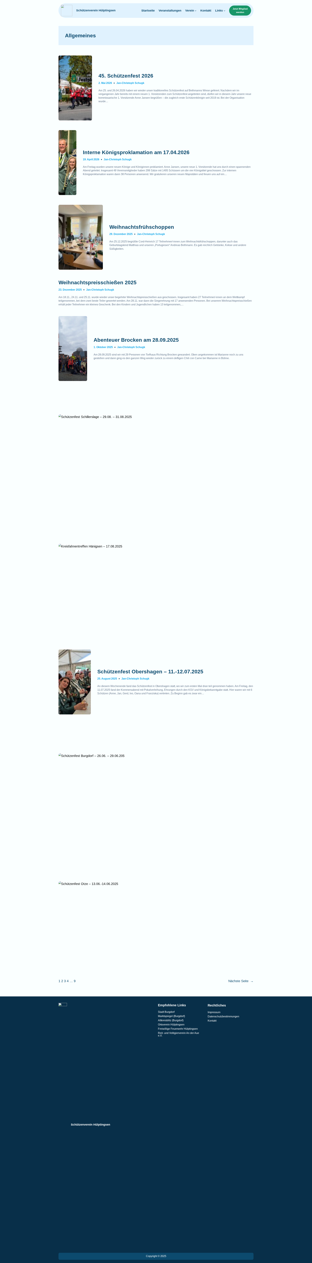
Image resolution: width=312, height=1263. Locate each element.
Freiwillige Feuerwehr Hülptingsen (178, 1028)
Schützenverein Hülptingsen (96, 10)
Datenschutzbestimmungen (223, 1016)
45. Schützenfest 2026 (125, 76)
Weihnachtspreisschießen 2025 (97, 282)
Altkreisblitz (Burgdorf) (170, 1020)
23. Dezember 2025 (70, 289)
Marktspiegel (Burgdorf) (171, 1016)
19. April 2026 (91, 159)
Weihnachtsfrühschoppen (141, 227)
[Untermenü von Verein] (195, 11)
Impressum (214, 1012)
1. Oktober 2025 (103, 347)
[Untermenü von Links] (224, 11)
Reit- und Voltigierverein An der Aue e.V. (178, 1034)
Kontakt (212, 1020)
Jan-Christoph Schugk (130, 83)
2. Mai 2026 (105, 83)
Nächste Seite (241, 981)
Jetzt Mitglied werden (240, 10)
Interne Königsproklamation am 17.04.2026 (136, 152)
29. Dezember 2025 (121, 234)
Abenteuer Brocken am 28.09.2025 (136, 340)
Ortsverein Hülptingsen (171, 1024)
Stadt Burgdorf (166, 1012)
